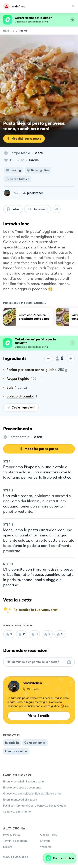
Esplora (7, 846)
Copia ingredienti (23, 407)
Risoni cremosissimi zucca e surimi (24, 781)
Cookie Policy (48, 834)
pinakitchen (35, 193)
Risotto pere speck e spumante (22, 787)
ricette (8, 30)
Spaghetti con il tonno (17, 811)
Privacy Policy (12, 834)
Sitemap (45, 840)
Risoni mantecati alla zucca (20, 799)
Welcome (45, 846)
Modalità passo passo (26, 138)
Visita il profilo (39, 716)
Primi (23, 30)
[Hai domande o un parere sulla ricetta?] (35, 662)
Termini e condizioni (15, 840)
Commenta (40, 209)
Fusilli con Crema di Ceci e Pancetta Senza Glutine (34, 805)
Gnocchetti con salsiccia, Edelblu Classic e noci (32, 793)
